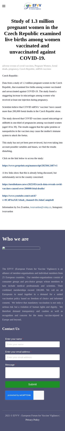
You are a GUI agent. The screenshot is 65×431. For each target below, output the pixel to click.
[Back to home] (32, 6)
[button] (3, 6)
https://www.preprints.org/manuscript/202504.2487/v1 (29, 165)
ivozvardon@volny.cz (40, 207)
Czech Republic (27, 69)
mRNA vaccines (43, 69)
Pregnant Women (43, 66)
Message (10, 364)
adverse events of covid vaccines (17, 66)
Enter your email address (18, 351)
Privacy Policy (32, 419)
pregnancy (13, 69)
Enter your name (14, 339)
